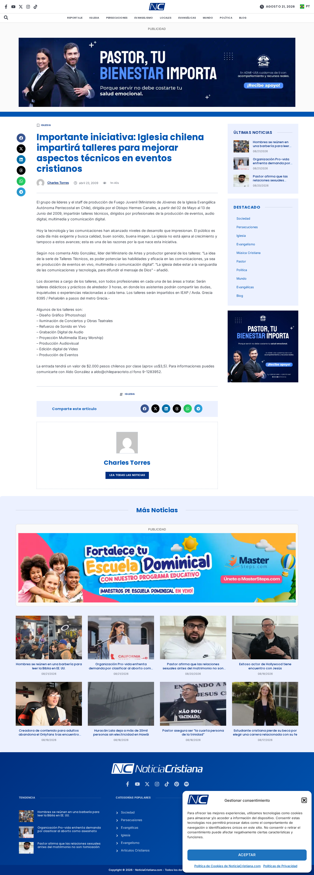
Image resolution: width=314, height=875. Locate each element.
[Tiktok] (35, 7)
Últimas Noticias (253, 132)
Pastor (241, 261)
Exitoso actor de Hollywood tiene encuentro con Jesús (265, 666)
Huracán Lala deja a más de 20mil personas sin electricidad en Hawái (121, 732)
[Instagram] (28, 7)
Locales (165, 17)
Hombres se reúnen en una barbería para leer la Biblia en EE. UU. (271, 146)
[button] (304, 800)
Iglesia (94, 17)
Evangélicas (187, 17)
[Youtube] (13, 7)
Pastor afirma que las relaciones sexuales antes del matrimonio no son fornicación (270, 182)
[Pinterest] (176, 784)
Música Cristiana (248, 253)
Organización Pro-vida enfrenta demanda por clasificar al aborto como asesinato (271, 165)
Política (226, 17)
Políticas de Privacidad (280, 866)
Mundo (208, 17)
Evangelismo (143, 17)
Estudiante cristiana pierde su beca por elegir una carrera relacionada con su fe (265, 732)
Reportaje (74, 17)
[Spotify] (186, 784)
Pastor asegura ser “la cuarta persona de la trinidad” (193, 732)
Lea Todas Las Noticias (127, 475)
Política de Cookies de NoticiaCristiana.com (227, 866)
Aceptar (247, 854)
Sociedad (243, 218)
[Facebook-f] (6, 7)
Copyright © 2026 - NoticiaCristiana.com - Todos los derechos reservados (157, 870)
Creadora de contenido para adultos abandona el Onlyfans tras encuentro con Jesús (49, 734)
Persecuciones (117, 17)
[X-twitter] (21, 7)
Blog (243, 17)
